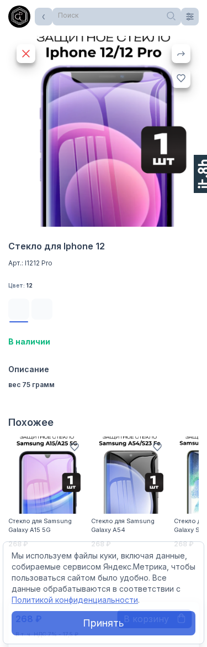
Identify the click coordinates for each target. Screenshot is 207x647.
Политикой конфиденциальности (75, 599)
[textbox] (116, 15)
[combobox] (116, 16)
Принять (103, 623)
